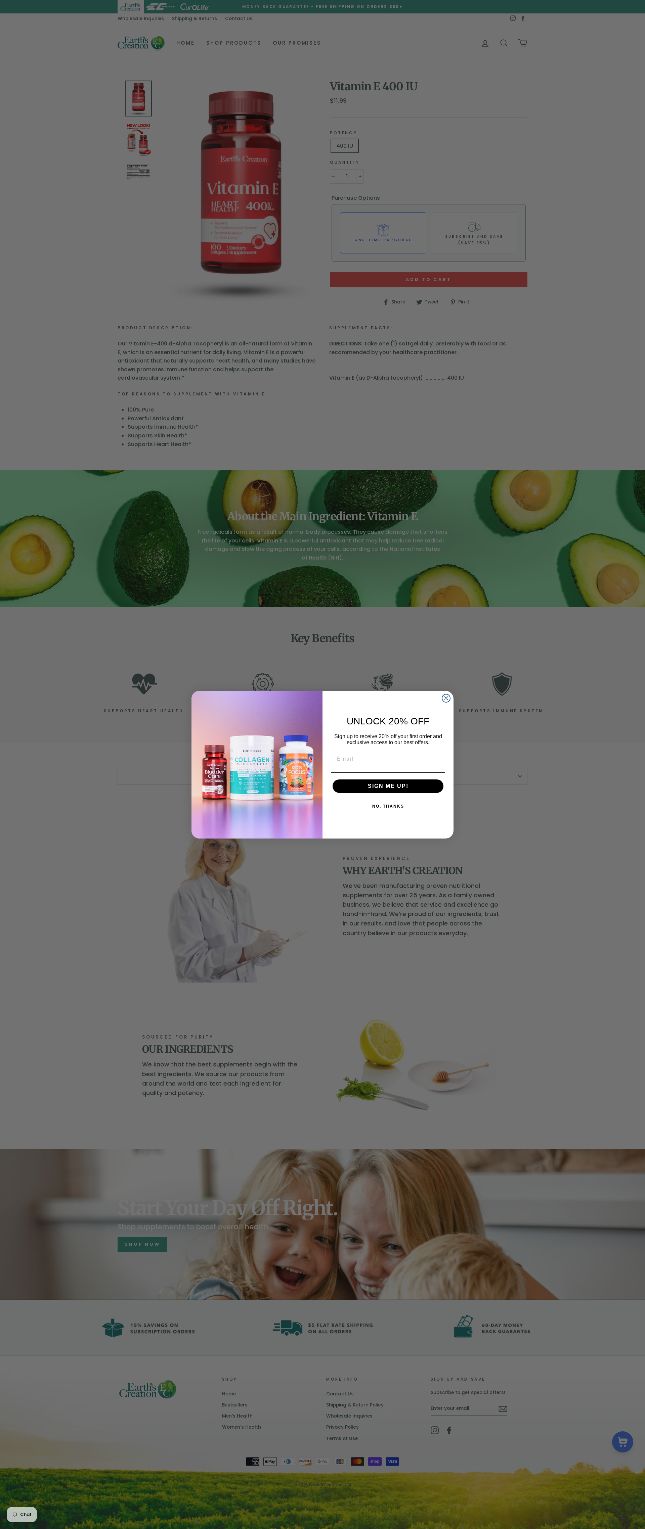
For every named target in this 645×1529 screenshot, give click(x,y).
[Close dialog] (446, 698)
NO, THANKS (388, 806)
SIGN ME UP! (388, 786)
